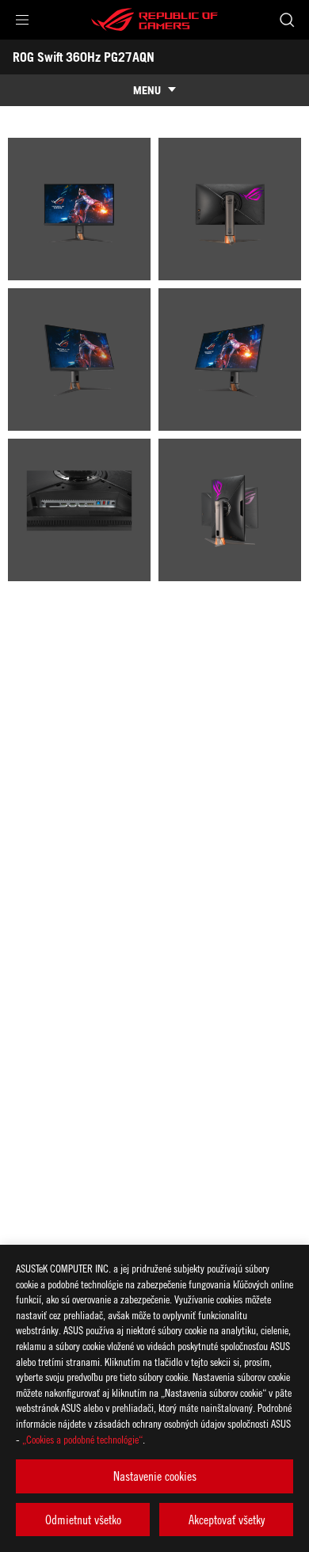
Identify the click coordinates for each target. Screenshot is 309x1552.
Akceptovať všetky (227, 1519)
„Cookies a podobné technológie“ (82, 1439)
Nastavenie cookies (154, 1476)
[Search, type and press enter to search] (286, 20)
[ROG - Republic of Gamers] (154, 20)
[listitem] (79, 209)
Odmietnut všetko (83, 1519)
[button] (22, 19)
